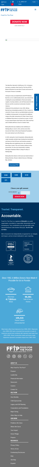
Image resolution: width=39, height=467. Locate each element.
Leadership (14, 375)
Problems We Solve (16, 423)
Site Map (13, 459)
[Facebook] (8, 356)
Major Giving (14, 411)
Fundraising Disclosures (18, 452)
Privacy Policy (15, 445)
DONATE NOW (19, 196)
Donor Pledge (15, 434)
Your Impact (14, 430)
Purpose (13, 371)
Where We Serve (16, 426)
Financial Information (17, 378)
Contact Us (14, 389)
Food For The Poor (7, 15)
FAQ (12, 456)
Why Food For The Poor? (18, 367)
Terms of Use (15, 449)
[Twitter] (25, 356)
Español (13, 463)
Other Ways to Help (16, 415)
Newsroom (14, 382)
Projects (13, 437)
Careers (13, 386)
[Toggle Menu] (35, 10)
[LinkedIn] (30, 356)
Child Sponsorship (16, 401)
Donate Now (19, 22)
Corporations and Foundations (19, 408)
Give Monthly (19, 25)
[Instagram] (14, 356)
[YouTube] (19, 356)
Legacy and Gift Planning (18, 404)
